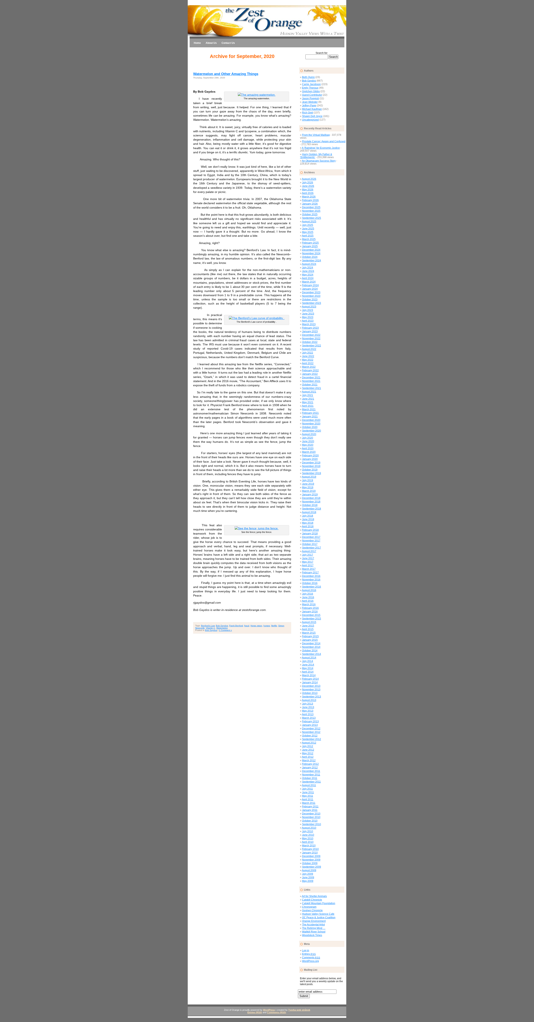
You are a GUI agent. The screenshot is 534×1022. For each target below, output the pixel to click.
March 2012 (309, 760)
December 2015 (311, 615)
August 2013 (309, 700)
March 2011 (308, 803)
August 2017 (309, 551)
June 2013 (308, 707)
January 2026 (310, 203)
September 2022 (311, 345)
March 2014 (309, 675)
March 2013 (309, 717)
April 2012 (308, 756)
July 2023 (307, 310)
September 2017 (311, 547)
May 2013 (307, 710)
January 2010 (310, 852)
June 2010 (308, 834)
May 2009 (307, 881)
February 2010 (310, 849)
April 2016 (308, 600)
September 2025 (311, 217)
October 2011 (309, 778)
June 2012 (308, 749)
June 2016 (308, 597)
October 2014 (309, 650)
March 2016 (309, 604)
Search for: (322, 53)
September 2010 (311, 824)
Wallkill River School (313, 931)
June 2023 (308, 313)
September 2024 (311, 260)
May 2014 (307, 668)
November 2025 (311, 210)
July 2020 (307, 437)
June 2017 (308, 558)
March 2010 (309, 845)
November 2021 (311, 381)
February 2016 (310, 608)
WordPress (269, 1010)
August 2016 (309, 590)
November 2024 (311, 253)
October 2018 (309, 505)
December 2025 (311, 207)
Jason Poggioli (310, 98)
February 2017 (310, 572)
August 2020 (309, 434)
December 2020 (311, 420)
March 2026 (309, 196)
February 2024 (310, 285)
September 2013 (311, 696)
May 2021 (307, 402)
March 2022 (309, 366)
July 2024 (307, 267)
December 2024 (311, 249)
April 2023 (308, 320)
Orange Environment (314, 921)
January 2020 (310, 459)
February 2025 (310, 242)
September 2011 (311, 781)
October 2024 (309, 257)
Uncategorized (310, 119)
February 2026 (310, 200)
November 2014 (311, 647)
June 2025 (308, 228)
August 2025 (309, 221)
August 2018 (309, 512)
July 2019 (307, 480)
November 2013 (311, 689)
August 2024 (309, 264)
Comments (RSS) (276, 1012)
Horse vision (256, 625)
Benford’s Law (208, 625)
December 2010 (311, 813)
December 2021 (311, 377)
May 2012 (307, 753)
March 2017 (309, 569)
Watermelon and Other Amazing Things (225, 74)
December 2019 (311, 462)
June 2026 (308, 186)
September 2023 (311, 303)
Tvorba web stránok (299, 1010)
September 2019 (311, 473)
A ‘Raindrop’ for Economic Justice (321, 147)
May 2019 (307, 487)
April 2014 (308, 671)
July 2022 (307, 352)
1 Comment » (225, 630)
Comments (311, 957)
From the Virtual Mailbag (316, 134)
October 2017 (309, 544)
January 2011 (309, 810)
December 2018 (311, 498)
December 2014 (311, 643)
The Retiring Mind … (313, 928)
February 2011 (310, 806)
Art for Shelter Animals (314, 896)
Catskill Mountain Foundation (318, 903)
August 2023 (309, 306)
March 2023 (309, 324)
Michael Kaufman (312, 109)
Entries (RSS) (254, 1012)
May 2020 (307, 444)
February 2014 (310, 678)
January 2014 (310, 682)
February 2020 (310, 455)
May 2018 (307, 522)
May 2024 (307, 274)
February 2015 (310, 636)
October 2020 (309, 427)
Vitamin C (210, 628)
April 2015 (308, 629)
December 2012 (311, 728)
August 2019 (309, 476)
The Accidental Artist (313, 924)
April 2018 (308, 526)
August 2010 (309, 827)
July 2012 (307, 746)
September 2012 (311, 739)
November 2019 (311, 466)
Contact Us (228, 43)
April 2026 (308, 193)
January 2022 (310, 374)
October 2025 (309, 214)
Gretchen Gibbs (311, 91)
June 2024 (308, 271)
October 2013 (309, 693)
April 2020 (308, 448)
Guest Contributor (312, 94)
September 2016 (311, 586)
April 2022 (308, 363)
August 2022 (309, 349)
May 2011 (307, 795)
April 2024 (308, 278)
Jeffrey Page (309, 105)
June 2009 (308, 877)
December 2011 (311, 771)
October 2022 (309, 342)
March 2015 (309, 632)
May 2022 (307, 359)
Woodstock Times (312, 935)
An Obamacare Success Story (319, 160)
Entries (309, 954)
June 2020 (308, 441)
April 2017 (308, 565)
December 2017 (311, 537)
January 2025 (310, 246)
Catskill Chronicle (312, 899)
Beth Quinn (308, 77)
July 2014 (307, 661)
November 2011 (311, 774)
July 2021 (307, 395)
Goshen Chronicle (312, 910)
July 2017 (307, 554)
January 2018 (310, 533)
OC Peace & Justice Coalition (318, 917)
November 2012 (311, 732)
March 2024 (309, 281)
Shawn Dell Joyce (312, 116)
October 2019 (309, 469)
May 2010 (307, 838)
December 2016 (311, 576)
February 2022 (310, 370)
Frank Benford (236, 625)
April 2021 (308, 405)
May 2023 (307, 317)
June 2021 (308, 398)
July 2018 (307, 515)
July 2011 (307, 788)
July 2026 (307, 182)
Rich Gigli (307, 112)
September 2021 (311, 388)
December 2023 (311, 292)
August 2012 (309, 742)
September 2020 (311, 430)
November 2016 (311, 579)
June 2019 (308, 483)
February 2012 (310, 764)
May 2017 (307, 561)
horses (266, 625)
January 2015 (310, 639)
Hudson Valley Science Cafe (318, 913)
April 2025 (308, 235)
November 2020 (311, 423)
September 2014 (311, 654)
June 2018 (308, 519)
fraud (246, 625)
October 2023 (309, 299)
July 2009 (307, 873)
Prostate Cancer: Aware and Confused (323, 141)
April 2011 (307, 799)
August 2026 (309, 178)
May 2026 (307, 189)
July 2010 (307, 831)
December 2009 (311, 856)
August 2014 (309, 657)
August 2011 (309, 785)
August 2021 (309, 391)
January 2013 (310, 725)
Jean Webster (310, 102)
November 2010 (311, 817)
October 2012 (309, 735)
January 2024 (310, 288)
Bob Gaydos (222, 625)
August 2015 (309, 622)
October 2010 (309, 820)
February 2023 (310, 327)
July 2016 (307, 593)
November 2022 (311, 338)
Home (197, 43)
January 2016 (310, 611)
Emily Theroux (310, 87)
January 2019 (310, 494)
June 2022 (308, 356)
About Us (211, 43)
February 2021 (310, 413)
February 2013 (310, 721)
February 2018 (310, 530)
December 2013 (311, 686)
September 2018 (311, 508)
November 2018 (311, 501)
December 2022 (311, 335)
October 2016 (309, 583)
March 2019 (309, 491)
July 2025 (307, 225)
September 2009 (311, 866)
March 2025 (309, 239)
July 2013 (307, 703)
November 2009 (311, 859)
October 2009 (309, 863)
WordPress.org (310, 961)
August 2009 (309, 870)
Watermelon (222, 628)
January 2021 (310, 416)
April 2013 (308, 714)
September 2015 (311, 618)
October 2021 (309, 384)
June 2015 (308, 625)
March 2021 (309, 409)
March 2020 (309, 452)
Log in (305, 950)
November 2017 (311, 540)
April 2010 (308, 842)
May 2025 (307, 232)
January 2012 (310, 767)
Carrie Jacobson (311, 84)
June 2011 (308, 792)
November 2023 (311, 296)
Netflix (274, 625)
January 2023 (310, 331)
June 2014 (308, 664)
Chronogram (309, 906)
